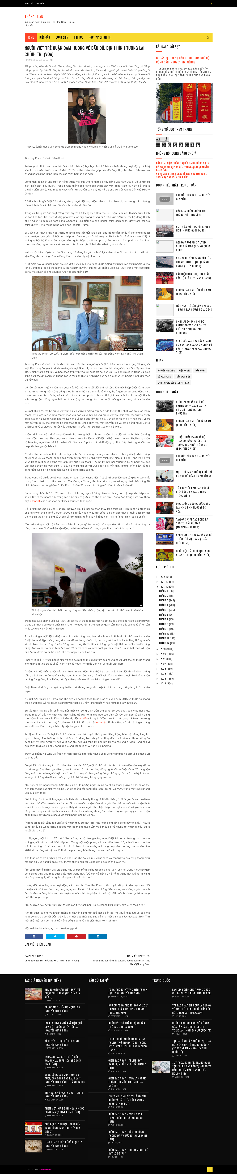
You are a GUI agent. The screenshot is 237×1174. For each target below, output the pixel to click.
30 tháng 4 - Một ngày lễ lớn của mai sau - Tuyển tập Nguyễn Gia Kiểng (181, 175)
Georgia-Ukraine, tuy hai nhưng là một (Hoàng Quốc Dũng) (193, 246)
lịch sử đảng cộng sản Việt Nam (173, 382)
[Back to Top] (210, 1169)
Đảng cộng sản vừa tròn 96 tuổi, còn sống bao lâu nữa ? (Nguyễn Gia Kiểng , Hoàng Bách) (65, 1078)
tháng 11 (164, 638)
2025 (163, 678)
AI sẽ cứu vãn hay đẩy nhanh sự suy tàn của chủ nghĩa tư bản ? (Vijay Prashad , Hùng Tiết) (194, 346)
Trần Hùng (200, 370)
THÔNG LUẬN (34, 16)
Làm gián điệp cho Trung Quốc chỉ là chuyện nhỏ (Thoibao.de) (191, 991)
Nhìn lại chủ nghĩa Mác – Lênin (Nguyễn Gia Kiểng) (64, 1094)
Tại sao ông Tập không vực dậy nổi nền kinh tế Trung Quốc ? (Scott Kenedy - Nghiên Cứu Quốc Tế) (191, 1046)
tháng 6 (164, 614)
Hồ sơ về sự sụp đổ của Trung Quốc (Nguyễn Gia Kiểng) (182, 168)
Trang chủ (29, 3)
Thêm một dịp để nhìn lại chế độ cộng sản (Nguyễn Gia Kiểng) (64, 1110)
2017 (163, 581)
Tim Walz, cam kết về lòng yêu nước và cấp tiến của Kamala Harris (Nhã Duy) (127, 1099)
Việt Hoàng (184, 370)
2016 (163, 576)
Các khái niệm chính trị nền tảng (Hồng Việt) (182, 163)
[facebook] (212, 3)
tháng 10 (164, 633)
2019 (163, 649)
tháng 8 (164, 624)
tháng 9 (164, 629)
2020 (163, 654)
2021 (163, 659)
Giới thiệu (40, 3)
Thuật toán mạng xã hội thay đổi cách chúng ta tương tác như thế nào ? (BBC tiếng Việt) (191, 442)
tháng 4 (164, 605)
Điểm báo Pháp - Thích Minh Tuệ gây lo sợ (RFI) (128, 1151)
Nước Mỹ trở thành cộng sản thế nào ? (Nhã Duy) (126, 1025)
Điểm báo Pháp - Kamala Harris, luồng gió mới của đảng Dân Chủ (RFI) (127, 1081)
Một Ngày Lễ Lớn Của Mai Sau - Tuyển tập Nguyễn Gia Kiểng (194, 307)
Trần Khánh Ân (182, 376)
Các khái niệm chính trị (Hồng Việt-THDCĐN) (191, 213)
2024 (163, 673)
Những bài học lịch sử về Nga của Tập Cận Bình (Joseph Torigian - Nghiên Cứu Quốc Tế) (191, 1026)
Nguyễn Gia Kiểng (166, 370)
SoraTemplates (45, 1169)
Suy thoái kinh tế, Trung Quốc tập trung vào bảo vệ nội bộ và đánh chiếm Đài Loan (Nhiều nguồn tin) (191, 1068)
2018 (163, 586)
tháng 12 (164, 643)
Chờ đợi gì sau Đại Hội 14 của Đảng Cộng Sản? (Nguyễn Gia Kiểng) (63, 1127)
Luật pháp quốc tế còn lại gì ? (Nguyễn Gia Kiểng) (64, 1144)
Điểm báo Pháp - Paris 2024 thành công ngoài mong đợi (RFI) (125, 1117)
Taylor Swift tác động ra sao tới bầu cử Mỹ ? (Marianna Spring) (192, 523)
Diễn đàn (44, 37)
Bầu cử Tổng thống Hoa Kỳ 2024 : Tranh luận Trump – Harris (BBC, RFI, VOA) (128, 1008)
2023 (163, 668)
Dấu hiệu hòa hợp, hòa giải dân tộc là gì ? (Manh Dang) (193, 276)
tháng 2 (164, 595)
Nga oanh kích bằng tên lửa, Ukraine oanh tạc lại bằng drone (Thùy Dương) (193, 262)
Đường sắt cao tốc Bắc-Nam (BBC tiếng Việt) (193, 292)
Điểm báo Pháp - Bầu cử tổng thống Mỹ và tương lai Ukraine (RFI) (127, 1135)
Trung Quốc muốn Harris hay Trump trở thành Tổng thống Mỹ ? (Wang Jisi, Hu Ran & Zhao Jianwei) (127, 1044)
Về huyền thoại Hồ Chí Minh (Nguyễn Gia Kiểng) (62, 1042)
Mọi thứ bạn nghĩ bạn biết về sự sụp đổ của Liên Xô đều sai (194, 474)
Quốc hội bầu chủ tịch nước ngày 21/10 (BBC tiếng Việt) (193, 553)
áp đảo (83, 718)
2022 (163, 663)
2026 (163, 683)
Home (30, 37)
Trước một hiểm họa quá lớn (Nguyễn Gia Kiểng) (62, 1009)
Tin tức (78, 37)
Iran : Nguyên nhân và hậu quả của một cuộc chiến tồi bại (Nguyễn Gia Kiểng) (63, 1026)
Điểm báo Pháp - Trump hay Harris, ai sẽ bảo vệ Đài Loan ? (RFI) (127, 1064)
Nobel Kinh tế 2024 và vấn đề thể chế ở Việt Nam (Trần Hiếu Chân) (194, 539)
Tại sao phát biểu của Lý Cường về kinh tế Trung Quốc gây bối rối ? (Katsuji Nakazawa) (191, 1008)
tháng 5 (164, 610)
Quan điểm (62, 37)
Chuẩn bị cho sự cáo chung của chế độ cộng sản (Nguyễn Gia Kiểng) (183, 60)
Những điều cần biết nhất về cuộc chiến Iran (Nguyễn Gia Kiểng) (62, 993)
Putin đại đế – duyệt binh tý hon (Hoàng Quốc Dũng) (194, 228)
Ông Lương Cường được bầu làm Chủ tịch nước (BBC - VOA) (193, 507)
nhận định (101, 722)
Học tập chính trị (100, 37)
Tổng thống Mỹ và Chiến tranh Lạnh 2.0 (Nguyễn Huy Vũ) (127, 991)
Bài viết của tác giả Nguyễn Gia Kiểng (193, 197)
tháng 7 (164, 619)
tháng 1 (164, 590)
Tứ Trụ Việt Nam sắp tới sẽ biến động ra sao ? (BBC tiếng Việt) (192, 491)
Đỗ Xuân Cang (164, 376)
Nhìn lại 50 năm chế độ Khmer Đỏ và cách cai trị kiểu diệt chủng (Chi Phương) (191, 327)
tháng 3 (164, 600)
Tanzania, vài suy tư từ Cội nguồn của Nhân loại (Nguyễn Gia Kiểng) (63, 1060)
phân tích (35, 501)
